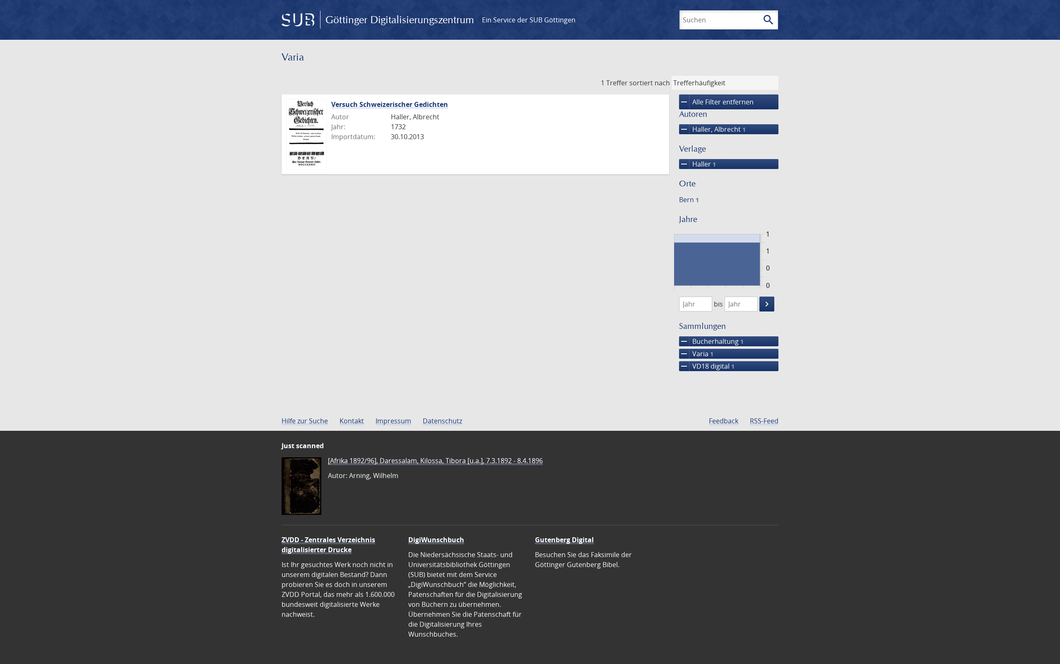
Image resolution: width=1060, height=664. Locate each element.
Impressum (393, 420)
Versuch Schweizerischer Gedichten (389, 104)
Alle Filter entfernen (716, 102)
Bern (689, 199)
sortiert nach (649, 82)
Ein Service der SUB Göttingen (529, 19)
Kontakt (352, 420)
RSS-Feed (764, 420)
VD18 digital (707, 366)
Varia (696, 354)
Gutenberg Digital (564, 539)
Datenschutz (442, 420)
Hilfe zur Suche (305, 420)
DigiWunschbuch (436, 539)
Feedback (723, 420)
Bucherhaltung (711, 341)
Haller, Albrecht (712, 129)
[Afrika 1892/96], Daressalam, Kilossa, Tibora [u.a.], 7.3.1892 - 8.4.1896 (435, 460)
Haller (697, 164)
